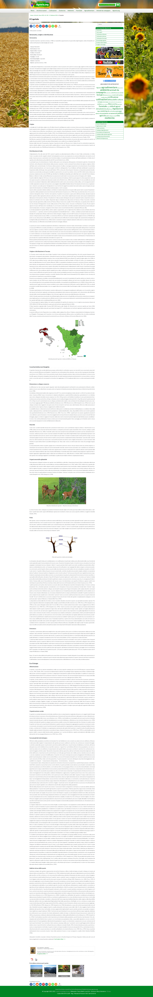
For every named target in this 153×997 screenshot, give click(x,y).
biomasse (106, 95)
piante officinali (100, 113)
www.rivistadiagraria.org (63, 991)
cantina (121, 95)
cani (117, 95)
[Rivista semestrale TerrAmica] (110, 77)
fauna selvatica (105, 104)
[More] (56, 26)
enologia (100, 102)
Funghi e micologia (100, 44)
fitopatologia (119, 104)
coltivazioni (102, 99)
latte (111, 109)
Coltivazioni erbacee (101, 34)
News (32, 10)
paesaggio (119, 111)
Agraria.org (116, 10)
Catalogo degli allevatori (102, 130)
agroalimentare (109, 87)
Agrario (98, 88)
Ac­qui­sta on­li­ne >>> (42, 953)
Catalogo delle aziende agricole (104, 134)
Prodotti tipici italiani (101, 42)
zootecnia (109, 117)
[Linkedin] (40, 26)
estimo (99, 104)
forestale (103, 106)
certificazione (113, 97)
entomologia (105, 102)
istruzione (100, 109)
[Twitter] (34, 26)
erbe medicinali (111, 102)
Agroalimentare (89, 10)
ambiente (105, 89)
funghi (108, 106)
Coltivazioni (53, 10)
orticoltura (113, 111)
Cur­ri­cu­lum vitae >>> (59, 939)
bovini (114, 95)
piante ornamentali (110, 113)
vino (118, 115)
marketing (104, 111)
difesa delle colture (115, 99)
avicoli (113, 92)
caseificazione (104, 97)
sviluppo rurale (112, 115)
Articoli (36, 15)
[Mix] (49, 26)
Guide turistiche (100, 128)
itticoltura (107, 109)
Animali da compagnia (103, 10)
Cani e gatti (99, 32)
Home (31, 15)
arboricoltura (108, 92)
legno (98, 111)
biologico (100, 95)
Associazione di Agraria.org (103, 132)
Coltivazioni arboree (101, 36)
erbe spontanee (118, 102)
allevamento (120, 87)
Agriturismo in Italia (101, 126)
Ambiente (71, 10)
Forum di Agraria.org (101, 124)
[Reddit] (37, 26)
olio (108, 111)
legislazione (118, 108)
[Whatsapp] (52, 26)
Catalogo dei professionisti (103, 136)
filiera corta (112, 104)
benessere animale (119, 92)
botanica (110, 95)
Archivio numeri (42, 10)
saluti (107, 115)
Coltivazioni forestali (101, 38)
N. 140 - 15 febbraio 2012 (51, 15)
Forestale (79, 10)
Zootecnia (62, 10)
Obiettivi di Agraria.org (102, 138)
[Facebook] (31, 26)
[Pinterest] (43, 26)
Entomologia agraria (101, 40)
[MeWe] (46, 26)
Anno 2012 (41, 15)
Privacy (109, 991)
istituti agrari (115, 106)
